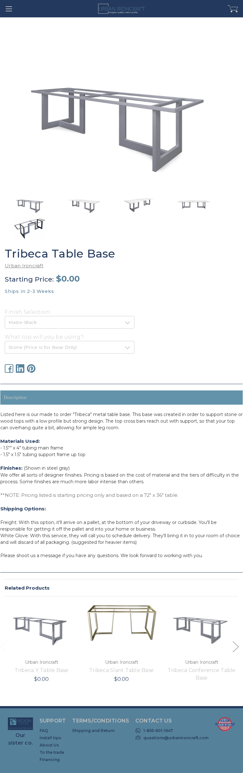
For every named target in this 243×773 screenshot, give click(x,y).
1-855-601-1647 (158, 730)
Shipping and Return (93, 730)
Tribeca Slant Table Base (121, 670)
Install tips (50, 737)
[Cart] (232, 9)
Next (235, 646)
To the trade (52, 752)
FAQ (44, 730)
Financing (50, 759)
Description (15, 397)
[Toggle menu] (8, 8)
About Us (49, 745)
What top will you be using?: (45, 337)
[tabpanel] (42, 647)
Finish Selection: (28, 312)
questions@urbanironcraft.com (176, 737)
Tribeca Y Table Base (42, 670)
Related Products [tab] (27, 588)
